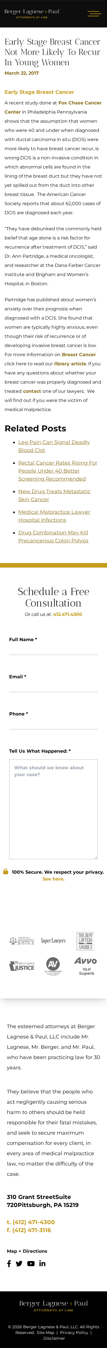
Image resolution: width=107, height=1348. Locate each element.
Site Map (45, 1332)
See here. (53, 879)
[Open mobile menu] (93, 13)
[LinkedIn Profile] (42, 1263)
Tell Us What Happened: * (40, 751)
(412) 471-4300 (34, 1222)
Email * (17, 676)
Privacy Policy (74, 1332)
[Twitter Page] (19, 1263)
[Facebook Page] (9, 1263)
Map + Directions (27, 1251)
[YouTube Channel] (31, 1263)
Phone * (18, 714)
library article (69, 363)
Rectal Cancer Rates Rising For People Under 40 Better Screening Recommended (57, 471)
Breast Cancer (78, 354)
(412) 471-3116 (31, 1230)
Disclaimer (54, 1338)
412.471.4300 (67, 614)
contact (32, 391)
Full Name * (23, 639)
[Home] (32, 14)
